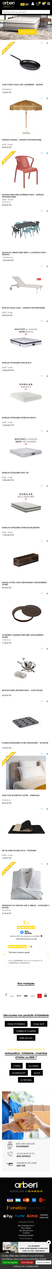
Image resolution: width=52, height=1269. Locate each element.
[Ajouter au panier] (46, 43)
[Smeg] (12, 996)
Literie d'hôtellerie (16, 1023)
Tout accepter (10, 1262)
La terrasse (26, 1079)
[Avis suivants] (48, 954)
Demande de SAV (26, 1235)
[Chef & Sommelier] (39, 996)
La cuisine (33, 1065)
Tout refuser (27, 1262)
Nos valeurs (26, 1228)
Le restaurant (18, 1072)
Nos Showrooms (26, 1230)
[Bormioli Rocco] (33, 996)
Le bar (37, 1072)
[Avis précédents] (4, 954)
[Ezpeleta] (26, 996)
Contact (26, 1233)
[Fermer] (49, 1242)
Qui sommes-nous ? (26, 1225)
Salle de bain (26, 1037)
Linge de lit (39, 1023)
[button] (32, 3)
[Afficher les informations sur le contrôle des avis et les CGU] (41, 936)
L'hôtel (17, 1065)
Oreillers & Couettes (26, 1030)
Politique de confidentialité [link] (26, 1266)
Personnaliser (43, 1262)
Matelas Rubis (27, 32)
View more (26, 88)
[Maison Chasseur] (19, 996)
